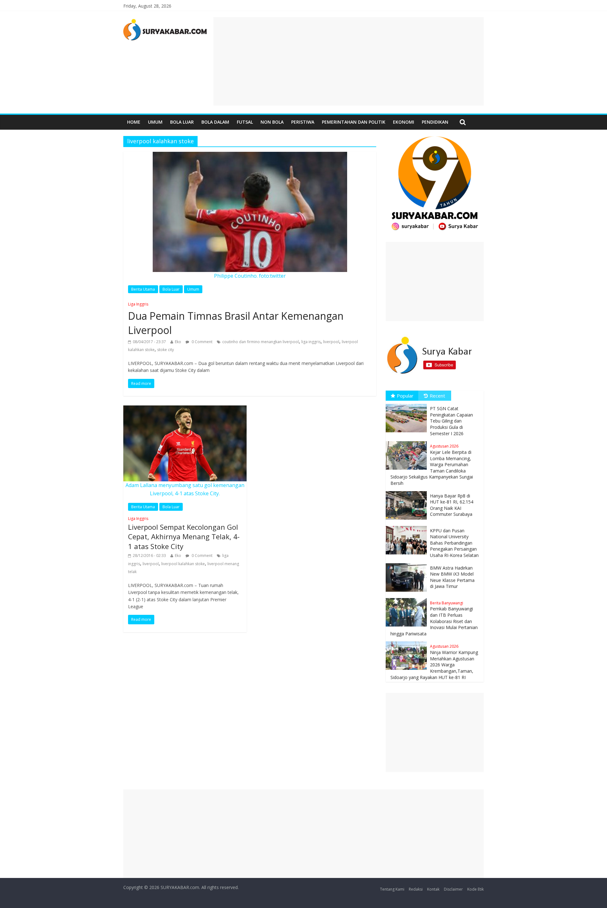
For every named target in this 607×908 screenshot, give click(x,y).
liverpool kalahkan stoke (183, 563)
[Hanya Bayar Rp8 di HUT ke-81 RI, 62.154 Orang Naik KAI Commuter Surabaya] (408, 491)
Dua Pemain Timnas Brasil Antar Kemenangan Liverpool (236, 319)
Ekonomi (403, 122)
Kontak (433, 889)
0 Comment (201, 341)
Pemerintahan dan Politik (353, 122)
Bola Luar (182, 122)
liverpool (331, 341)
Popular (405, 395)
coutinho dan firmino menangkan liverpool (260, 341)
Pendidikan (435, 122)
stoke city (165, 349)
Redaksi (416, 889)
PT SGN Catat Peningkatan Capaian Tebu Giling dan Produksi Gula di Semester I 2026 (451, 420)
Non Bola (272, 122)
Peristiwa (302, 122)
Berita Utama (143, 289)
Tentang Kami (392, 889)
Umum (155, 122)
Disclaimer (453, 889)
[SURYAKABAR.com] (165, 20)
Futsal (245, 122)
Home (133, 122)
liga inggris (311, 341)
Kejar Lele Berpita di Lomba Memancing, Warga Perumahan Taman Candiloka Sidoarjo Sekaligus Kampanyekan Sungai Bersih (431, 464)
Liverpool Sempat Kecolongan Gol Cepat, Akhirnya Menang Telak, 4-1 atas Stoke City (184, 533)
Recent (437, 395)
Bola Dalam (215, 122)
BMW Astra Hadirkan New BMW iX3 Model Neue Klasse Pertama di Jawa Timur (452, 577)
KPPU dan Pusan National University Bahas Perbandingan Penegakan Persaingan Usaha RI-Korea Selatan (454, 543)
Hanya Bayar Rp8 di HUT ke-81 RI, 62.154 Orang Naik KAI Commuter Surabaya (451, 505)
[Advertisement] (348, 61)
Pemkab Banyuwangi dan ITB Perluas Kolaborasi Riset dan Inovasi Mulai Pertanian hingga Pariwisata (434, 618)
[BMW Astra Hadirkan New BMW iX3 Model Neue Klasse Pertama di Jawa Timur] (408, 563)
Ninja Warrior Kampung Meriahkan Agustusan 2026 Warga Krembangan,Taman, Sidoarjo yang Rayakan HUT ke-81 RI (434, 662)
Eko (178, 341)
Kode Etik (475, 889)
